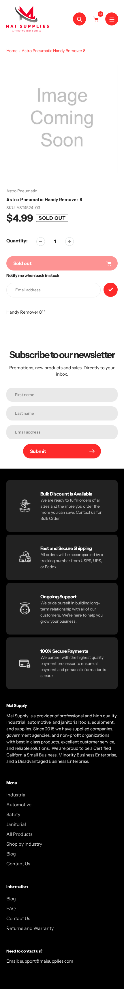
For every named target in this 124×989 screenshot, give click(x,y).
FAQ (11, 908)
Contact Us (18, 863)
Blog (11, 854)
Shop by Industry (24, 844)
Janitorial (16, 824)
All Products (19, 834)
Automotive (18, 804)
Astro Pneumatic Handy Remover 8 (53, 50)
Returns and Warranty (30, 928)
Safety (13, 814)
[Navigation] (111, 18)
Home (12, 50)
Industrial (16, 795)
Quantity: (17, 241)
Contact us (85, 512)
